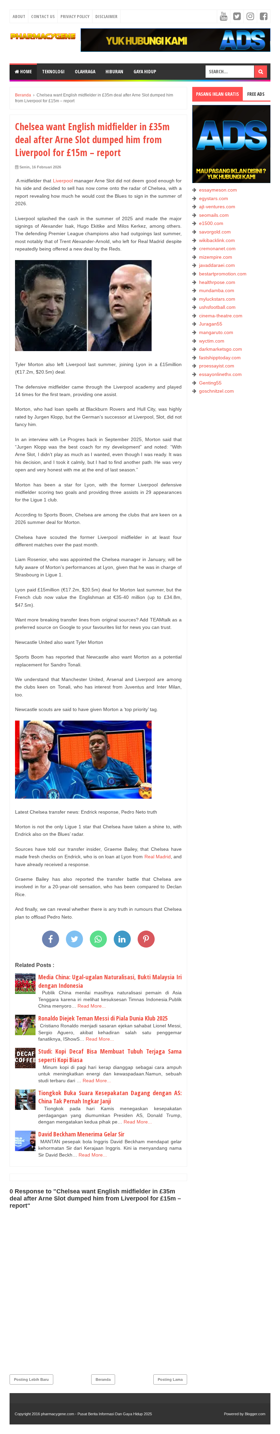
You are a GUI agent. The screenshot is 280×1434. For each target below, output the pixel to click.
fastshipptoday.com (220, 357)
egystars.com (213, 198)
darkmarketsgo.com (220, 349)
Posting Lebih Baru (31, 1379)
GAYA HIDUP (145, 71)
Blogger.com (255, 1414)
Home (25, 71)
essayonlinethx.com (220, 374)
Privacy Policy (74, 16)
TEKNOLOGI (53, 71)
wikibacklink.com (217, 240)
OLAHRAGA (85, 71)
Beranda (103, 1379)
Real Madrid (157, 856)
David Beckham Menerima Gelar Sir (81, 1134)
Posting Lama (170, 1379)
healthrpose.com (217, 282)
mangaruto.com (216, 332)
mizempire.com (215, 257)
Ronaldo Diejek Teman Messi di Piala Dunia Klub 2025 (103, 1018)
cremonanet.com (217, 248)
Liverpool (63, 180)
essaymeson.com (218, 190)
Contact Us (43, 16)
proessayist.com (216, 365)
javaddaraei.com (217, 265)
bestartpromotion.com (223, 273)
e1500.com (211, 223)
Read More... (92, 1006)
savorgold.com (215, 232)
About (19, 16)
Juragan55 (210, 324)
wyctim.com (211, 341)
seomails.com (214, 215)
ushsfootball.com (217, 307)
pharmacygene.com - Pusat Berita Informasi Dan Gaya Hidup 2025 (96, 1414)
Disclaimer (106, 16)
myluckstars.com (217, 299)
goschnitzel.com (216, 391)
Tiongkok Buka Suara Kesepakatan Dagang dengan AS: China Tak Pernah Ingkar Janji (110, 1097)
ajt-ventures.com (217, 206)
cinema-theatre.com (220, 315)
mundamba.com (216, 290)
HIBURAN (114, 71)
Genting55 (210, 383)
